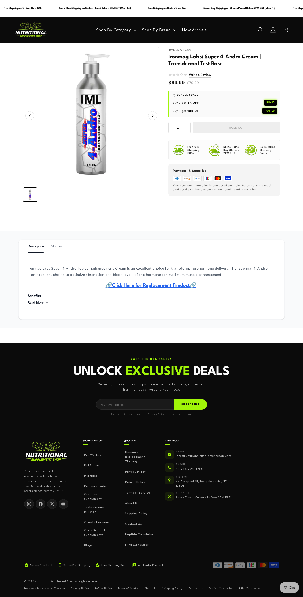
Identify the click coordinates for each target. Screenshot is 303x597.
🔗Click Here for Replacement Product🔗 (151, 285)
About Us (132, 503)
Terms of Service (137, 492)
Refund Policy (135, 482)
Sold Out (236, 127)
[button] (116, 30)
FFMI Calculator (137, 544)
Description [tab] (36, 246)
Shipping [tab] (57, 246)
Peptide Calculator (139, 534)
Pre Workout (93, 455)
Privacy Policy (135, 471)
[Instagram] (29, 504)
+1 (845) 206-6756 (189, 468)
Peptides (90, 475)
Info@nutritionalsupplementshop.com (203, 455)
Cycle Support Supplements (94, 532)
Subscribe (190, 404)
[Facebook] (40, 504)
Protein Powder (95, 486)
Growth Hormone (97, 522)
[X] (52, 504)
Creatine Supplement (93, 496)
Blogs (88, 545)
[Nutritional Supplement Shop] (46, 451)
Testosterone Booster (94, 509)
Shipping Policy (136, 513)
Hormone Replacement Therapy (135, 456)
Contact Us (133, 524)
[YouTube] (63, 504)
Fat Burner (92, 465)
